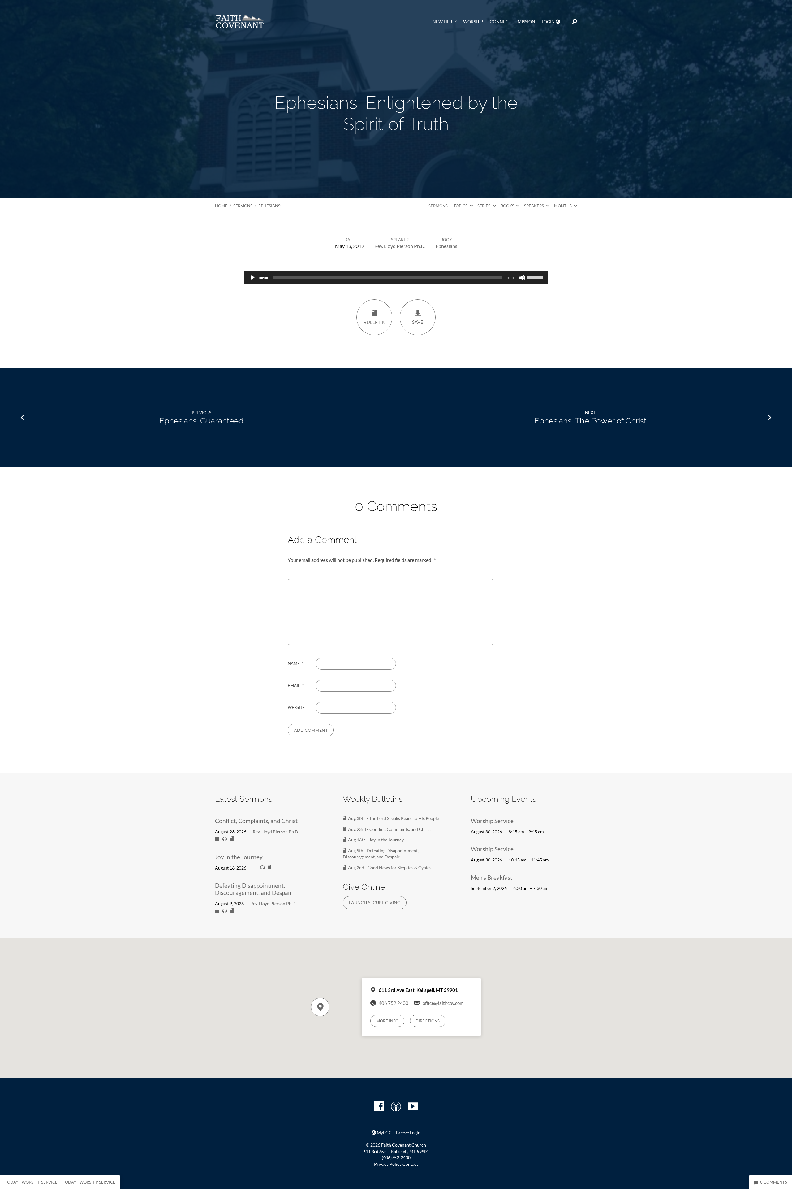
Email (296, 685)
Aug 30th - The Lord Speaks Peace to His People (393, 818)
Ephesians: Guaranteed (201, 420)
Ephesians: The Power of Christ (590, 420)
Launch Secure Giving (374, 902)
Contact (410, 1164)
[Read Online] (217, 839)
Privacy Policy (388, 1164)
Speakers (534, 205)
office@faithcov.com (443, 1003)
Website (296, 707)
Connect (500, 22)
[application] (396, 277)
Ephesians (446, 246)
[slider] (535, 277)
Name (295, 663)
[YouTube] (413, 1106)
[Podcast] (396, 1106)
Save (417, 322)
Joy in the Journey (239, 857)
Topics (461, 205)
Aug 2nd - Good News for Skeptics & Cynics (389, 867)
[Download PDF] (232, 839)
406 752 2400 (393, 1003)
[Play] (252, 278)
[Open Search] (574, 21)
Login (549, 22)
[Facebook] (379, 1106)
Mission (526, 22)
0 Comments (773, 1182)
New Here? (445, 22)
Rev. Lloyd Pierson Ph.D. (399, 246)
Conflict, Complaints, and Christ (256, 820)
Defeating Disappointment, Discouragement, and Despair (253, 889)
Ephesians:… (271, 205)
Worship (473, 22)
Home (221, 205)
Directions (427, 1020)
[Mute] (522, 278)
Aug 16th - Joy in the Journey (375, 839)
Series (484, 205)
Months (563, 205)
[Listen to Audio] (224, 839)
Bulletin (374, 322)
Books (508, 205)
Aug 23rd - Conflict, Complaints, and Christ (389, 829)
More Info (387, 1020)
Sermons (242, 205)
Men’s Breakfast (491, 877)
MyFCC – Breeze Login (398, 1132)
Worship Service (492, 820)
